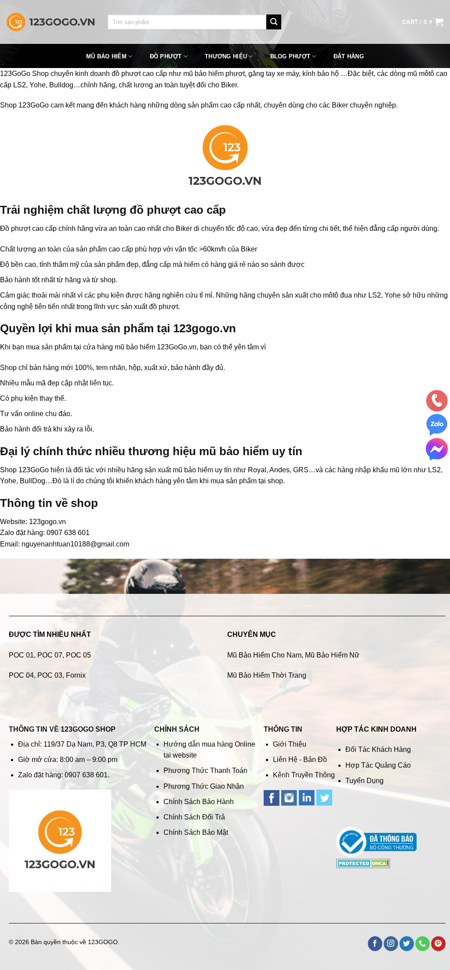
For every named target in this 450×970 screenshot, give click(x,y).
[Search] (273, 21)
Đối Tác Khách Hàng (378, 749)
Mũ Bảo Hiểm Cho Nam (264, 655)
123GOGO (103, 941)
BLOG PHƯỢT (290, 56)
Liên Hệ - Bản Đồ (300, 759)
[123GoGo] (50, 22)
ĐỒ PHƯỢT (166, 56)
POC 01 (21, 655)
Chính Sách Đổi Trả (194, 817)
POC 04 (21, 675)
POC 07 (49, 655)
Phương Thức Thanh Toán (205, 770)
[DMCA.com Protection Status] (363, 862)
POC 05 (78, 655)
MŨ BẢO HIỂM (106, 56)
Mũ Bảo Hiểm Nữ (332, 655)
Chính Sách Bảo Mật (195, 832)
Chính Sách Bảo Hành (198, 801)
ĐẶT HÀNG (349, 56)
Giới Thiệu (289, 744)
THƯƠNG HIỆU (226, 56)
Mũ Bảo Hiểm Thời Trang (266, 675)
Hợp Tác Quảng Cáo (378, 765)
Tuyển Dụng (364, 780)
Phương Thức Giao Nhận (203, 786)
